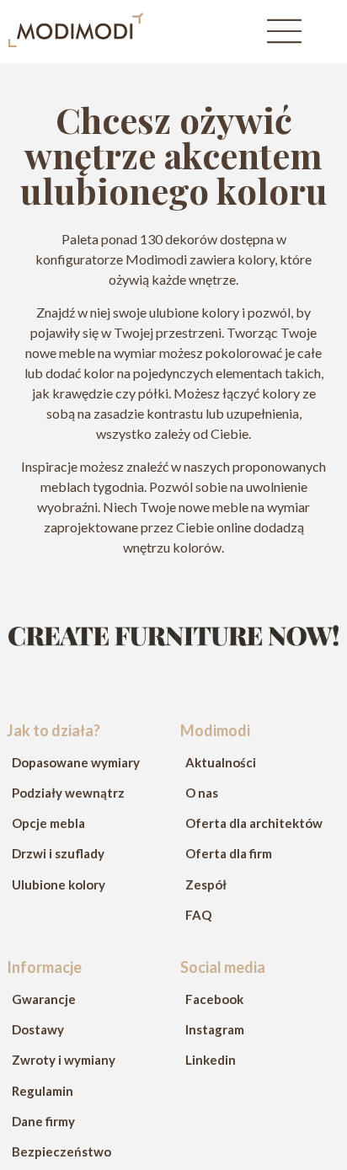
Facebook (214, 999)
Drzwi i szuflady (58, 853)
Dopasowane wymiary (76, 762)
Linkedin (210, 1059)
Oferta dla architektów (254, 823)
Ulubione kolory (58, 884)
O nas (201, 792)
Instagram (214, 1029)
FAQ (198, 914)
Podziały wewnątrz (68, 792)
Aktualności (220, 762)
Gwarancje (44, 999)
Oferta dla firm (228, 853)
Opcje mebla (48, 823)
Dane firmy (43, 1121)
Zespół (206, 884)
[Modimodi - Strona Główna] (75, 42)
